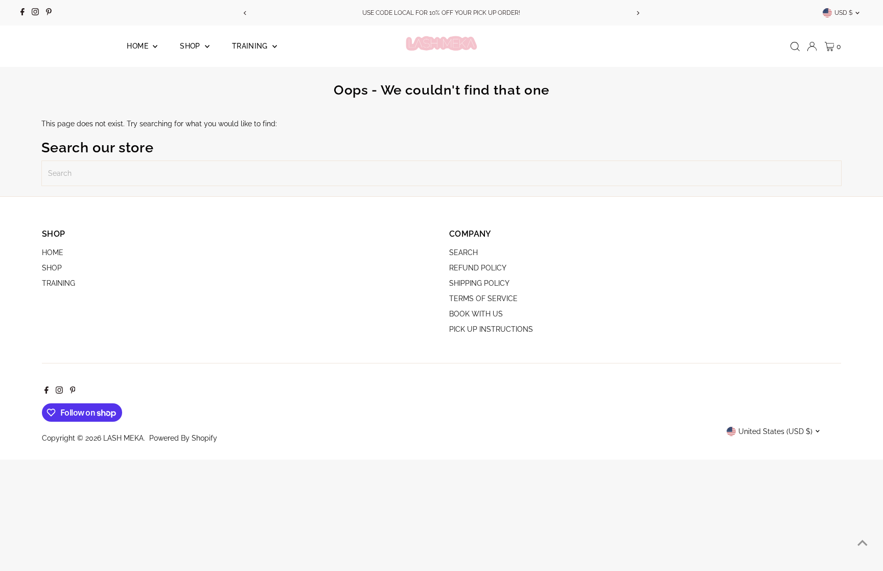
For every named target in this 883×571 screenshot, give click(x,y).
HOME (138, 46)
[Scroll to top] (862, 543)
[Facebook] (22, 13)
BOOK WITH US (476, 314)
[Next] (637, 13)
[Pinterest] (48, 13)
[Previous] (245, 13)
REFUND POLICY (477, 268)
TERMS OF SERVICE (483, 298)
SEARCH (463, 252)
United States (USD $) (775, 431)
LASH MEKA (123, 438)
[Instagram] (35, 13)
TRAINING (251, 46)
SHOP (191, 46)
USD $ (843, 12)
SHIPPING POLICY (479, 283)
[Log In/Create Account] (812, 46)
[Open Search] (795, 46)
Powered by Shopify (183, 438)
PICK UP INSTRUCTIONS (491, 329)
